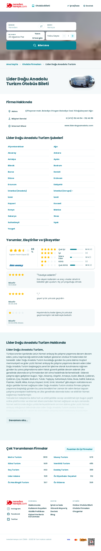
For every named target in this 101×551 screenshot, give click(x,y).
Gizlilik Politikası (36, 511)
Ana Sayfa (12, 64)
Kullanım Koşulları (37, 508)
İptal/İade (75, 6)
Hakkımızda (34, 505)
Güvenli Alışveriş (58, 508)
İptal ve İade (56, 505)
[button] (73, 6)
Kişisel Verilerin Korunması (36, 515)
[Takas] (41, 26)
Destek (89, 6)
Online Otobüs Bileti (83, 505)
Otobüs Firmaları (31, 64)
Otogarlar (78, 511)
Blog (52, 514)
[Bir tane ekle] (72, 36)
